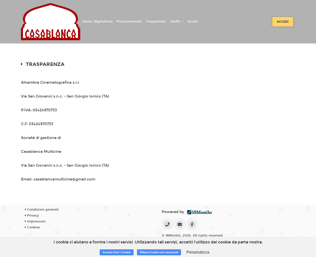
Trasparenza (156, 21)
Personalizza (197, 252)
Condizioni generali (42, 210)
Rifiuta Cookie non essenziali (159, 252)
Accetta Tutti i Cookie (117, 252)
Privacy (32, 215)
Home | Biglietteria (97, 21)
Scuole (192, 21)
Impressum (35, 221)
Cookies (33, 227)
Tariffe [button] (175, 21)
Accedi (283, 21)
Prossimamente (129, 21)
